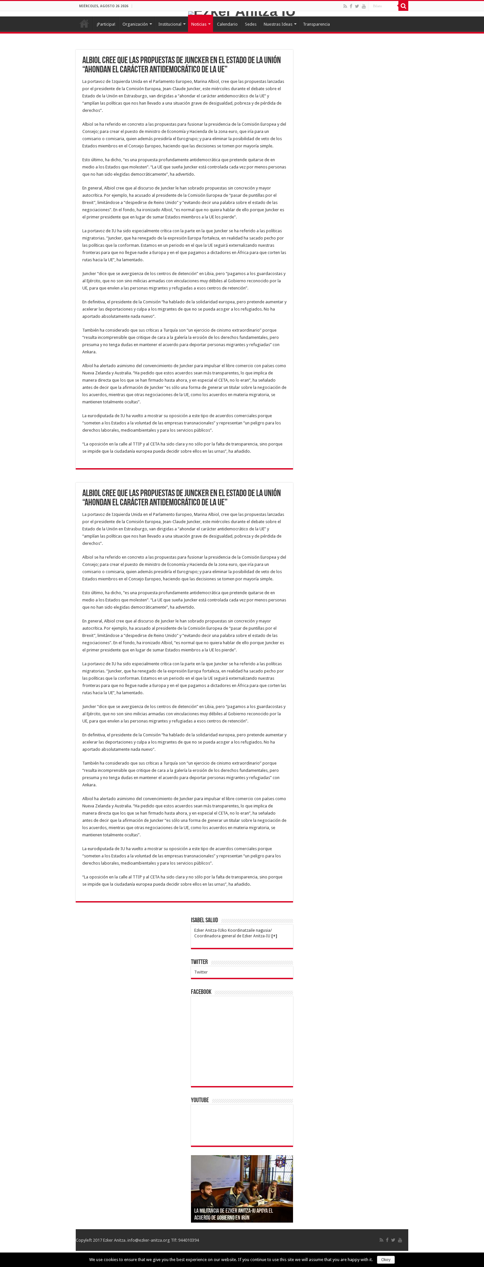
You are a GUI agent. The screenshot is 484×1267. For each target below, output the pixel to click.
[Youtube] (363, 6)
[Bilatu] (403, 6)
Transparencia (316, 24)
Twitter (199, 962)
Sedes (250, 24)
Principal (84, 23)
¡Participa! (106, 24)
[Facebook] (351, 6)
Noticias (198, 24)
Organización (135, 24)
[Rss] (345, 6)
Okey (385, 1259)
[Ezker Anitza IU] (242, 13)
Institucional (169, 24)
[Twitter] (357, 6)
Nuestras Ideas (278, 24)
